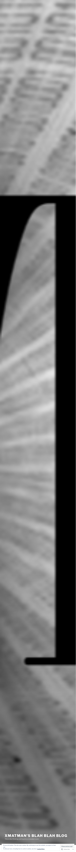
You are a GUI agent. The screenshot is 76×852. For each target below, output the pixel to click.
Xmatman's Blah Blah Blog (36, 835)
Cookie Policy (41, 849)
